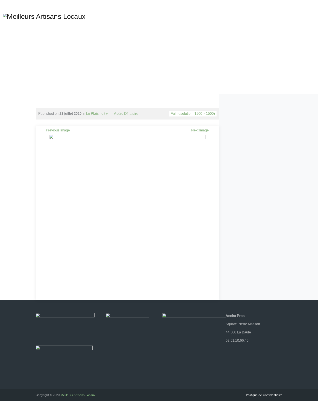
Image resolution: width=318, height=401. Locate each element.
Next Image (200, 130)
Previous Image (58, 130)
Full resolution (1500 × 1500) (193, 113)
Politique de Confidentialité (264, 395)
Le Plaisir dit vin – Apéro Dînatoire (112, 113)
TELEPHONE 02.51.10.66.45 (242, 8)
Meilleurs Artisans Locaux (78, 395)
